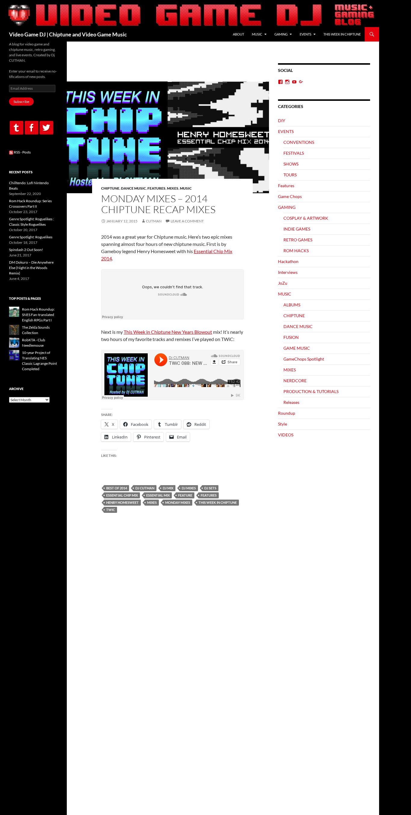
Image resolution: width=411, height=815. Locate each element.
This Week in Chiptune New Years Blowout (168, 332)
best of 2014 (116, 488)
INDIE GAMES (296, 228)
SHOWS (290, 163)
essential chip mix (122, 495)
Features (156, 188)
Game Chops (290, 196)
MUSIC (257, 34)
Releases (291, 402)
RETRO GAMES (297, 239)
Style (282, 423)
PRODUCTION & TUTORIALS (310, 391)
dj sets (210, 488)
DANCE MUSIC (133, 188)
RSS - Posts (22, 152)
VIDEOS (285, 434)
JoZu (282, 283)
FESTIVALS (293, 153)
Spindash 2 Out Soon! (26, 249)
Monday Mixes (177, 502)
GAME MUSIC (296, 348)
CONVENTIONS (298, 142)
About (238, 34)
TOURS (290, 174)
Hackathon (288, 261)
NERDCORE (295, 380)
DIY (281, 120)
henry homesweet (122, 502)
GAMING (281, 34)
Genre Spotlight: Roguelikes (30, 237)
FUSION (291, 337)
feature (185, 495)
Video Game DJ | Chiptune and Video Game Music (68, 34)
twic (110, 510)
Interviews (288, 272)
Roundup (286, 413)
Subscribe (21, 101)
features (209, 495)
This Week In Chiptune (342, 34)
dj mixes (189, 488)
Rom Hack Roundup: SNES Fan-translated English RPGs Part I (38, 314)
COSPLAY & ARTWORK (305, 218)
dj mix (168, 488)
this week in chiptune (218, 502)
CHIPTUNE (110, 188)
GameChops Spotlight (303, 358)
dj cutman (144, 488)
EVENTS (305, 34)
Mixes (152, 502)
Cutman (154, 221)
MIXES (172, 188)
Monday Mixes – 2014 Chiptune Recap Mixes (158, 203)
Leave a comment (187, 221)
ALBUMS (291, 304)
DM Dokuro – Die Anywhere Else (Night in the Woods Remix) (31, 267)
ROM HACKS (296, 250)
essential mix (158, 495)
